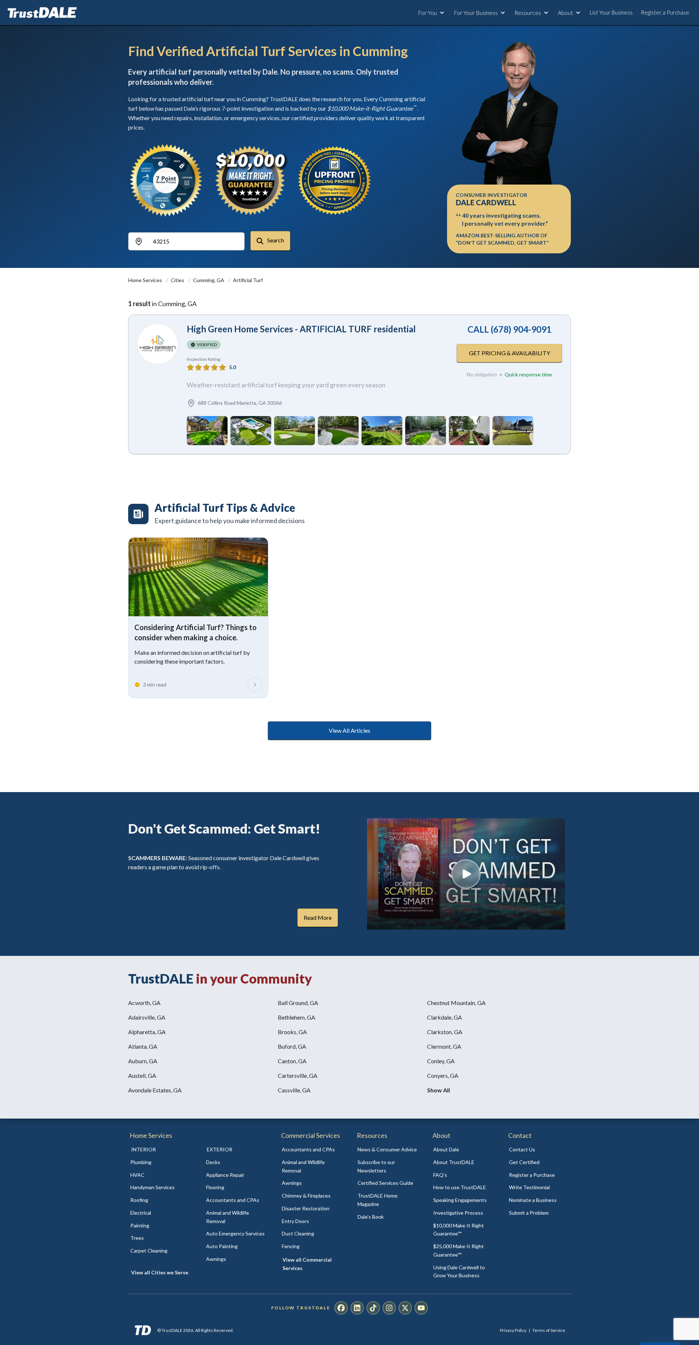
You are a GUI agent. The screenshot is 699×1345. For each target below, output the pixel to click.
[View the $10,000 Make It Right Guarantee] (250, 180)
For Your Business (476, 12)
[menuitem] (160, 1162)
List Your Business (611, 12)
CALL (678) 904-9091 (509, 329)
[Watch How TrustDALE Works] (466, 874)
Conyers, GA (442, 1075)
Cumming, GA (209, 280)
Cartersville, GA (297, 1075)
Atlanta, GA (142, 1046)
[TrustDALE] (42, 12)
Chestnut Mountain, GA (456, 1002)
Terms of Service (548, 1330)
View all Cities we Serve (159, 1272)
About (565, 12)
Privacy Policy (513, 1330)
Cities (178, 280)
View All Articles (349, 730)
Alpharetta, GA (147, 1031)
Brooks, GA (292, 1031)
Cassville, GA (294, 1090)
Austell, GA (142, 1075)
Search (275, 240)
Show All (438, 1090)
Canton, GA (292, 1060)
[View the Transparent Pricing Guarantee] (335, 180)
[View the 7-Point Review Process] (166, 180)
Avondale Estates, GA (155, 1090)
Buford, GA (292, 1046)
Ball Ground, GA (298, 1002)
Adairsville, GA (146, 1017)
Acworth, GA (144, 1002)
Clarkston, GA (444, 1031)
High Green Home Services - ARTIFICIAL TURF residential (301, 329)
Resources (527, 12)
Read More (318, 917)
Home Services (145, 280)
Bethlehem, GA (296, 1017)
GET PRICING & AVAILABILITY (509, 352)
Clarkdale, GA (444, 1017)
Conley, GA (441, 1060)
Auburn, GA (142, 1060)
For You (427, 12)
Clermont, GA (444, 1046)
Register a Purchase (665, 12)
